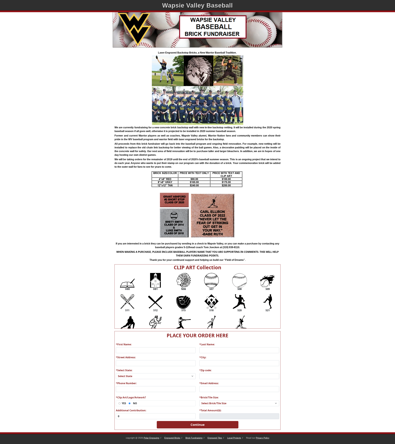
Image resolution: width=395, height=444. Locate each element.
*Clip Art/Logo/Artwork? (131, 397)
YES (124, 403)
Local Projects (234, 438)
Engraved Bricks (172, 438)
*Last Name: (207, 344)
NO (135, 403)
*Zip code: (205, 370)
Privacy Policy (262, 438)
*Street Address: (126, 357)
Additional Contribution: (131, 410)
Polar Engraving (151, 438)
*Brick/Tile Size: (209, 397)
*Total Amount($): (210, 410)
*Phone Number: (126, 383)
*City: (202, 357)
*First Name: (124, 344)
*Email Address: (209, 383)
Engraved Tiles (215, 438)
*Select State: (124, 370)
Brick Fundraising (193, 438)
